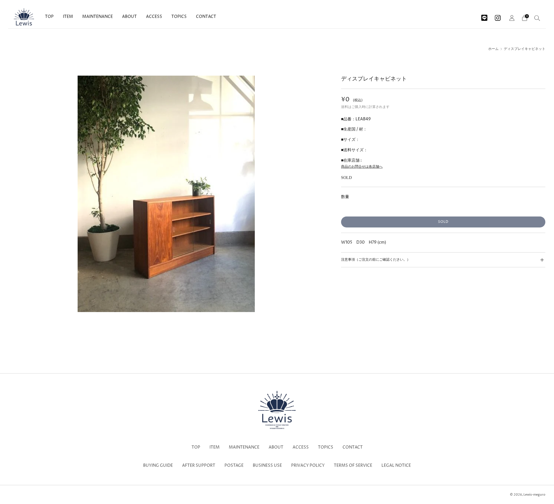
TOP (49, 16)
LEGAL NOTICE (396, 465)
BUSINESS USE (267, 465)
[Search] (537, 18)
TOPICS (179, 16)
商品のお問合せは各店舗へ (362, 167)
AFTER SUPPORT (198, 465)
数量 (345, 196)
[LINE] (484, 15)
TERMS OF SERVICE (353, 465)
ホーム (493, 49)
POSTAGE (234, 465)
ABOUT (129, 16)
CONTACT (206, 16)
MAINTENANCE (97, 16)
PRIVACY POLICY (308, 465)
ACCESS (154, 16)
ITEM (68, 16)
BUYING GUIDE (158, 465)
